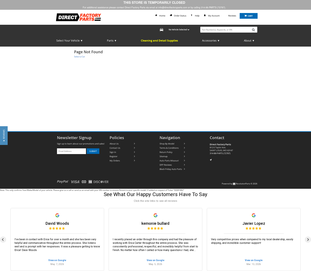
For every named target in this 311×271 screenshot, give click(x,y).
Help (197, 15)
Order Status (180, 15)
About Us (114, 143)
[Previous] (3, 239)
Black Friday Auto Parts (171, 169)
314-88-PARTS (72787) (220, 153)
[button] (4, 135)
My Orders (115, 160)
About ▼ (249, 40)
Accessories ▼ (211, 40)
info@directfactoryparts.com (172, 7)
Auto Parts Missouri (169, 160)
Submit (93, 151)
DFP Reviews (166, 164)
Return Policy (166, 152)
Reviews (232, 15)
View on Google (57, 260)
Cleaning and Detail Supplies (159, 40)
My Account (214, 15)
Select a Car (79, 56)
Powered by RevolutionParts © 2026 (239, 183)
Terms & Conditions (169, 147)
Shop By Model (167, 143)
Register (113, 156)
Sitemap (164, 156)
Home (162, 15)
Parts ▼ (112, 40)
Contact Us (115, 147)
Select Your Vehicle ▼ (69, 40)
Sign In (113, 152)
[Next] (308, 239)
